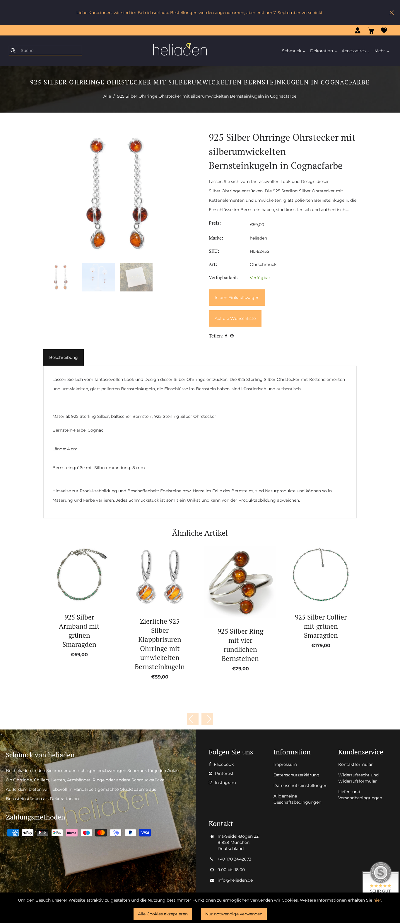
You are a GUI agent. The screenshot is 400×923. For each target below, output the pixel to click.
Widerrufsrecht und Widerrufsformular (358, 778)
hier (377, 900)
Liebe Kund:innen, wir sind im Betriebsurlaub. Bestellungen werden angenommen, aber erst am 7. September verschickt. (200, 12)
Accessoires (354, 50)
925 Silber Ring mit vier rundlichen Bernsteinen (240, 645)
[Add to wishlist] (73, 575)
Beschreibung (63, 357)
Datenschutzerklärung (296, 775)
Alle (107, 96)
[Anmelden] (357, 30)
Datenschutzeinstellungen (300, 785)
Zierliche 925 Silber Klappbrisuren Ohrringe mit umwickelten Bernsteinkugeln (160, 644)
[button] (207, 719)
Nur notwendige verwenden (233, 914)
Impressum (285, 764)
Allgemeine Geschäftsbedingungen (297, 799)
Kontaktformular (355, 764)
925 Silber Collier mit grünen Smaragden (321, 626)
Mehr (380, 50)
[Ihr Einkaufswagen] (371, 30)
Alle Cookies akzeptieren (163, 914)
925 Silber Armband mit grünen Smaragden (79, 630)
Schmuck (292, 50)
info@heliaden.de (235, 880)
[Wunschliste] (384, 30)
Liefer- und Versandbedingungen (360, 794)
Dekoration (322, 50)
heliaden (258, 238)
